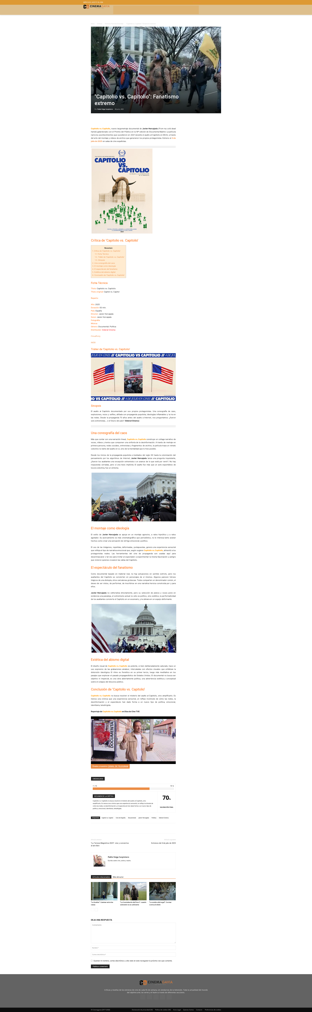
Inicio (92, 24)
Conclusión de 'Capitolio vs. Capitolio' (108, 275)
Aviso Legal (177, 1010)
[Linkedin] (104, 120)
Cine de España (120, 818)
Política (154, 818)
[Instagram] (149, 996)
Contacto (199, 1010)
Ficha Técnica (102, 254)
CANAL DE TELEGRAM (118, 766)
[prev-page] (92, 909)
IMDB (93, 342)
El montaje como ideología (104, 266)
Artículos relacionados (101, 877)
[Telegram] (110, 120)
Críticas (99, 24)
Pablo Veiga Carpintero (105, 109)
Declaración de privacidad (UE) (142, 1010)
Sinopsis (100, 260)
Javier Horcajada (144, 818)
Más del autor (118, 877)
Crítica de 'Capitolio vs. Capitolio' (106, 251)
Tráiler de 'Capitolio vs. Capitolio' (109, 257)
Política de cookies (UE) (163, 1010)
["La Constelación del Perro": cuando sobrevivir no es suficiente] (133, 891)
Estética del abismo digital (103, 272)
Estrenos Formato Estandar (114, 24)
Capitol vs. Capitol (107, 818)
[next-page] (96, 909)
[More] (121, 120)
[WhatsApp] (115, 120)
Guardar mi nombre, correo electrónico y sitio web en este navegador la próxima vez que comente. (132, 961)
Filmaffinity (95, 336)
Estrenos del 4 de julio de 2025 (163, 843)
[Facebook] (93, 120)
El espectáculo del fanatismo (104, 269)
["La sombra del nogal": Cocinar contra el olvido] (162, 891)
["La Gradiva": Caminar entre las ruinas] (104, 891)
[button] (211, 2)
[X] (99, 120)
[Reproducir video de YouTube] (133, 377)
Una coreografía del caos (103, 263)
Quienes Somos (188, 1010)
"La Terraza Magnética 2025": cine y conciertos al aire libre (110, 844)
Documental (132, 818)
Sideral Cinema (164, 818)
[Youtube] (169, 996)
